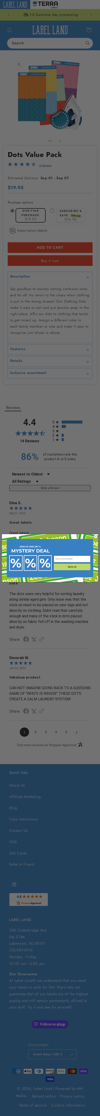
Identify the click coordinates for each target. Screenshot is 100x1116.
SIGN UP (72, 566)
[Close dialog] (95, 536)
